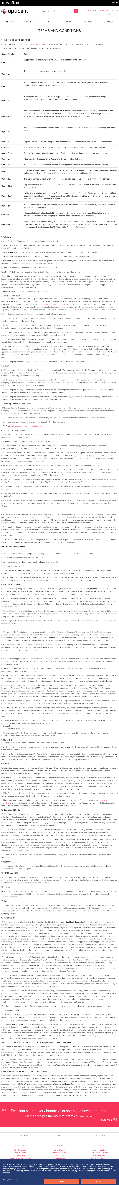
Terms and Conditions (99, 1153)
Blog (50, 22)
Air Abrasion (59, 1155)
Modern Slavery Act (99, 1158)
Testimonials (23, 1135)
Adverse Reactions (99, 1150)
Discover (88, 22)
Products (11, 22)
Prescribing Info (99, 1155)
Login (115, 3)
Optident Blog (19, 1155)
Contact (69, 22)
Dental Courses (20, 1153)
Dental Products (20, 1150)
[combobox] (59, 11)
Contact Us (99, 1135)
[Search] (76, 11)
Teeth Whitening (59, 1153)
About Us (62, 1135)
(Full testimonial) (86, 1116)
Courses (30, 22)
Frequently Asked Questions (20, 1158)
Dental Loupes (59, 1150)
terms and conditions (34, 44)
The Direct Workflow (59, 1158)
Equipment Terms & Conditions (54, 304)
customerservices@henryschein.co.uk (26, 426)
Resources (108, 22)
